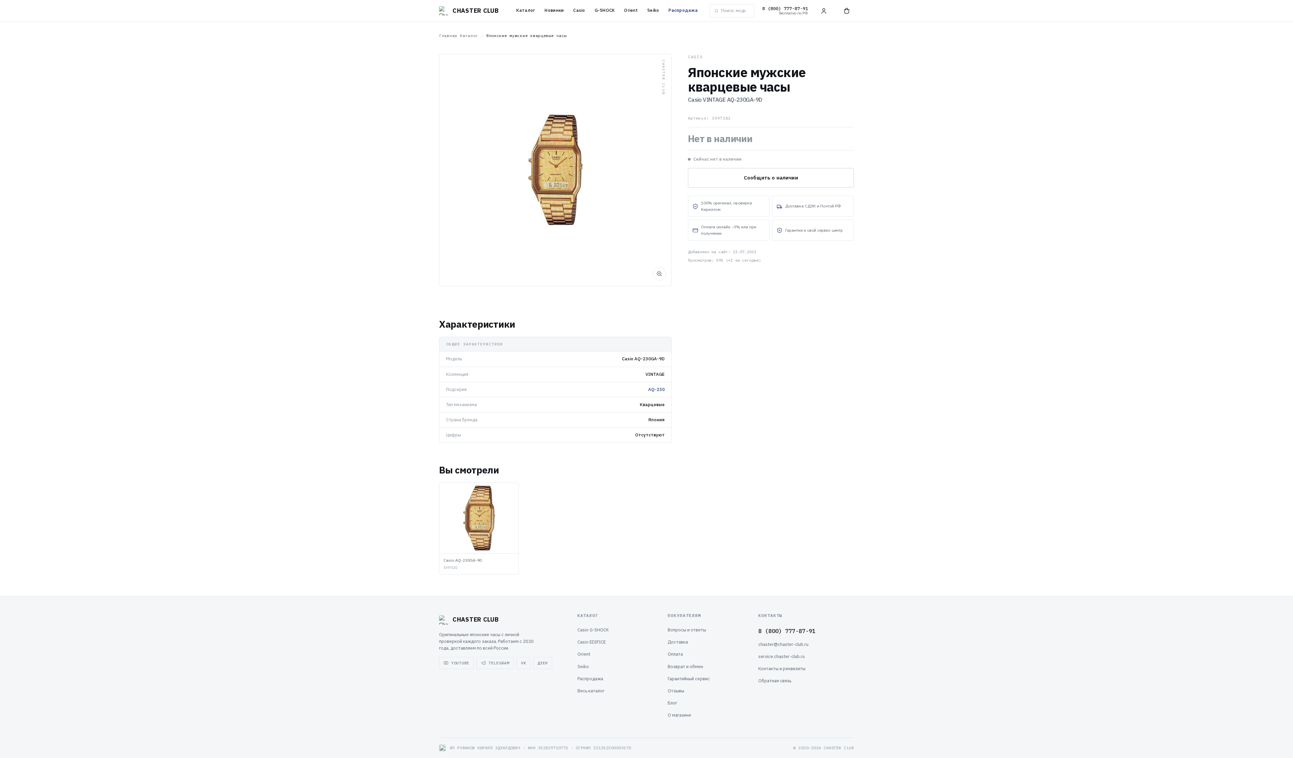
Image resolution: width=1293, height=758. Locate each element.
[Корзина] (846, 10)
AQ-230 (656, 389)
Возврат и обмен (685, 666)
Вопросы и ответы (687, 630)
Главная (448, 35)
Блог (672, 703)
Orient (631, 10)
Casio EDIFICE (591, 642)
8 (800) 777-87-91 (787, 631)
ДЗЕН (542, 662)
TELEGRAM (499, 662)
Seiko (653, 10)
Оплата (675, 654)
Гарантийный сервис (689, 679)
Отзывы (676, 691)
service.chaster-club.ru (781, 656)
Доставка (678, 642)
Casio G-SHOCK (593, 630)
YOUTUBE (460, 662)
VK (523, 662)
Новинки (554, 10)
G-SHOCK (605, 10)
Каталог (525, 10)
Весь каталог (590, 691)
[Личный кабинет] (823, 10)
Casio (579, 10)
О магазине (679, 715)
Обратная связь (774, 681)
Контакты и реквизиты (781, 668)
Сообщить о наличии (771, 177)
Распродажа (683, 10)
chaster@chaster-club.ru (783, 644)
